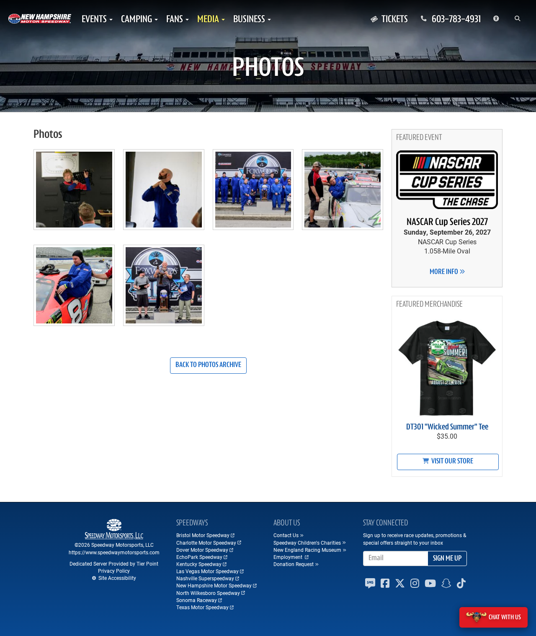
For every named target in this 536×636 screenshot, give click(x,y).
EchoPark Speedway (199, 556)
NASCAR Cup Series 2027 (447, 222)
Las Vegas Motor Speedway (207, 571)
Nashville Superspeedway (205, 578)
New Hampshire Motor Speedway (214, 585)
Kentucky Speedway (199, 564)
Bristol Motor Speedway (202, 535)
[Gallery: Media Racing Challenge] (74, 193)
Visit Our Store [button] (451, 461)
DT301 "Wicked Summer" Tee (447, 427)
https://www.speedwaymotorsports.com (114, 552)
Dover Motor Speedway (202, 549)
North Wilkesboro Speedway (208, 592)
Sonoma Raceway (196, 600)
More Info (444, 272)
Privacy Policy (114, 570)
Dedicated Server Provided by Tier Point (114, 563)
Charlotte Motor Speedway (206, 542)
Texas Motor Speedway (202, 607)
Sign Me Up (447, 559)
